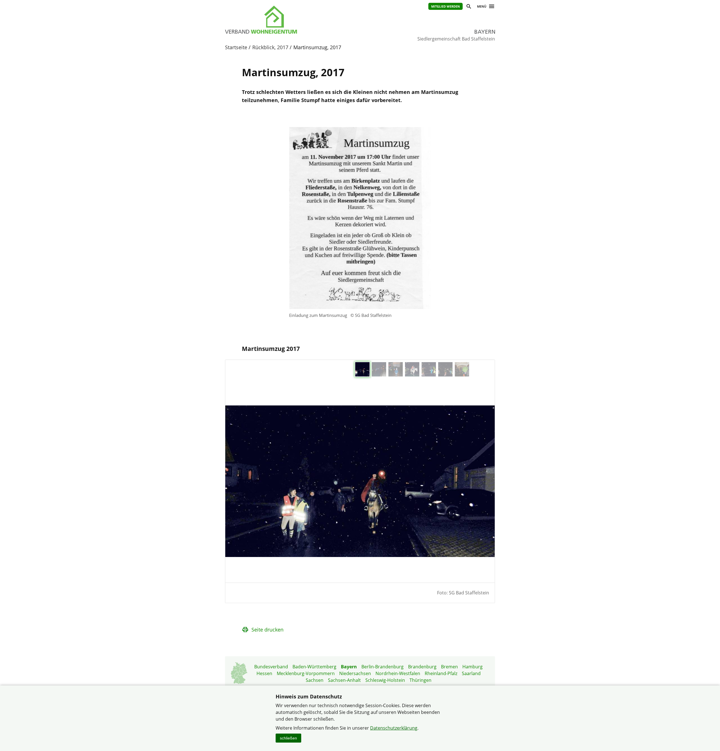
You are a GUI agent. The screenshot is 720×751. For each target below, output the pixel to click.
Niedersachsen (355, 673)
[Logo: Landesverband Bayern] (287, 20)
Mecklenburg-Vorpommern (306, 673)
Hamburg (472, 667)
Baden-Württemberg (314, 667)
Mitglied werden (445, 6)
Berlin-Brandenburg (382, 667)
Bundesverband (271, 667)
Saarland (471, 673)
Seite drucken (267, 629)
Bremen (449, 667)
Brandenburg (422, 667)
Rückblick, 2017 (270, 47)
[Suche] (468, 7)
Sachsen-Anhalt (344, 680)
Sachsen (314, 680)
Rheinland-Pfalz (441, 673)
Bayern (349, 667)
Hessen (264, 673)
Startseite (236, 47)
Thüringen (420, 680)
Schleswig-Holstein (385, 680)
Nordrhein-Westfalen (397, 673)
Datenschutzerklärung (393, 728)
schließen (288, 738)
